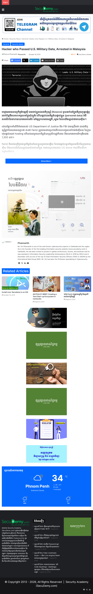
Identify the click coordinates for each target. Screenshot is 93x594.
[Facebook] (19, 263)
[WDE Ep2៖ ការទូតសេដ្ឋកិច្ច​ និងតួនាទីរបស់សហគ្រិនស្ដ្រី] (77, 284)
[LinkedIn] (24, 263)
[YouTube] (27, 263)
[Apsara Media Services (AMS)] (46, 204)
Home (5, 39)
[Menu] (3, 10)
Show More (46, 161)
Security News (15, 39)
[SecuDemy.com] (46, 9)
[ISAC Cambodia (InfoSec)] (46, 25)
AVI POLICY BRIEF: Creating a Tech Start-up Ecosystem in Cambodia (45, 296)
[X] (22, 263)
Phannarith (22, 54)
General (25, 39)
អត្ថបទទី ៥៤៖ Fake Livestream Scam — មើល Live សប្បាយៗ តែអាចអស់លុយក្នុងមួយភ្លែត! (47, 555)
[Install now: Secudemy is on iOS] (15, 283)
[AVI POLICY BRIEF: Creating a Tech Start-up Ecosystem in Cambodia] (46, 284)
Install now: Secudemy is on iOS (15, 292)
